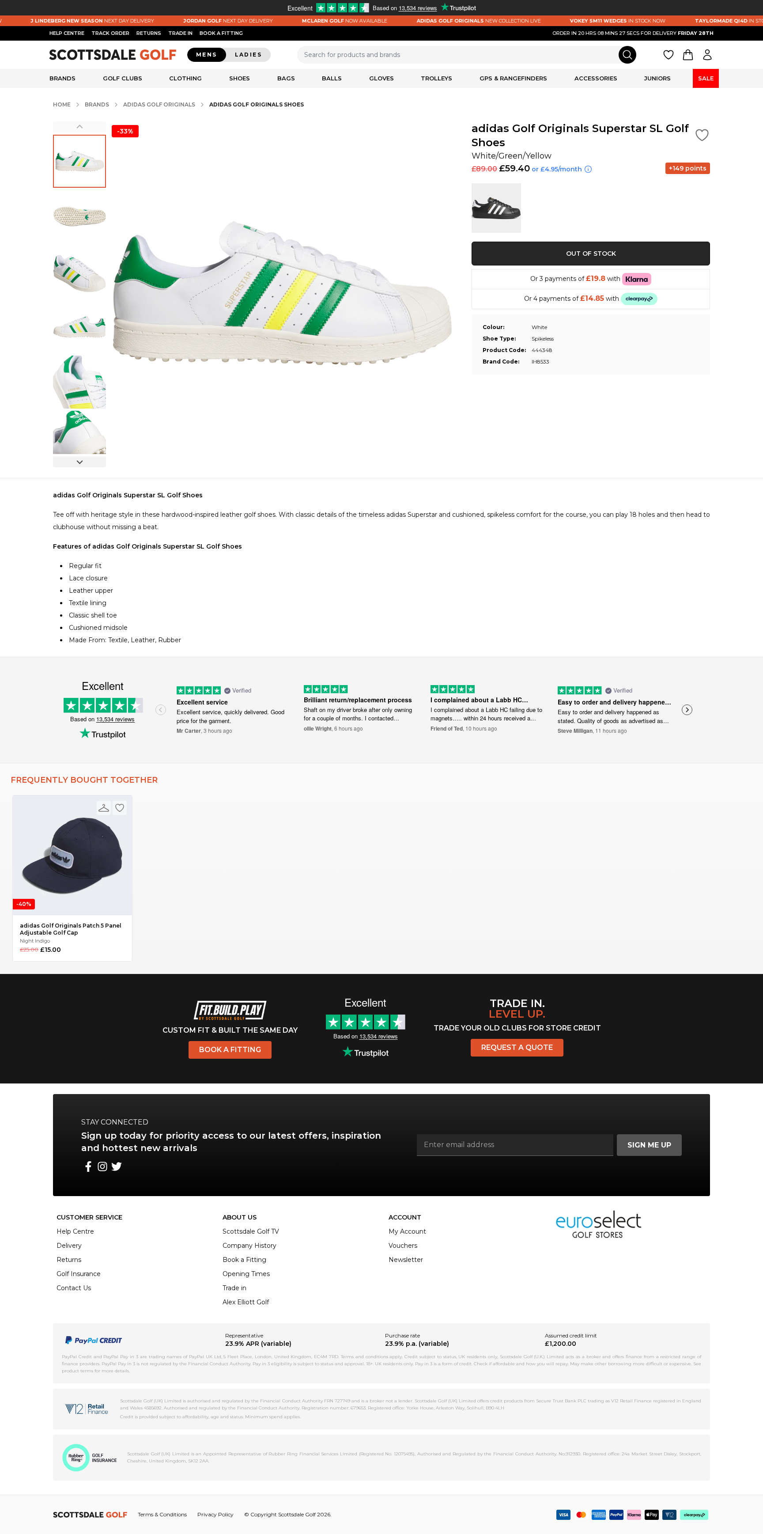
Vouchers (403, 1246)
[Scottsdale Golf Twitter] (116, 1166)
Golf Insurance (79, 1274)
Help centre (66, 33)
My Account (407, 1231)
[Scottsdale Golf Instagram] (102, 1166)
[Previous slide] (79, 127)
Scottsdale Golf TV (251, 1231)
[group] (79, 161)
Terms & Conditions (162, 1514)
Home (62, 104)
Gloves (381, 78)
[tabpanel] (381, 567)
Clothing (185, 78)
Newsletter (406, 1260)
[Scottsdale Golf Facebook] (88, 1166)
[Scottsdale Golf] (113, 54)
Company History (249, 1246)
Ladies (248, 54)
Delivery (69, 1246)
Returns (148, 33)
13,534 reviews (115, 719)
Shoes (239, 78)
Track (110, 33)
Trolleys (436, 78)
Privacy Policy (215, 1514)
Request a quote (517, 1047)
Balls (332, 78)
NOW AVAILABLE (322, 21)
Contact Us (74, 1288)
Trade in (234, 1288)
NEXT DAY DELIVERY (70, 21)
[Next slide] (79, 461)
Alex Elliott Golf (246, 1302)
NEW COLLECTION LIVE (456, 21)
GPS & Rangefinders (513, 78)
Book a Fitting (230, 1049)
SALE (706, 78)
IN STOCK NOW (595, 21)
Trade (180, 33)
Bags (286, 78)
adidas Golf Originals (159, 104)
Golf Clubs (122, 78)
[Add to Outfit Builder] (104, 808)
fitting (221, 33)
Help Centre (75, 1231)
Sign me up (649, 1145)
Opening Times (246, 1274)
